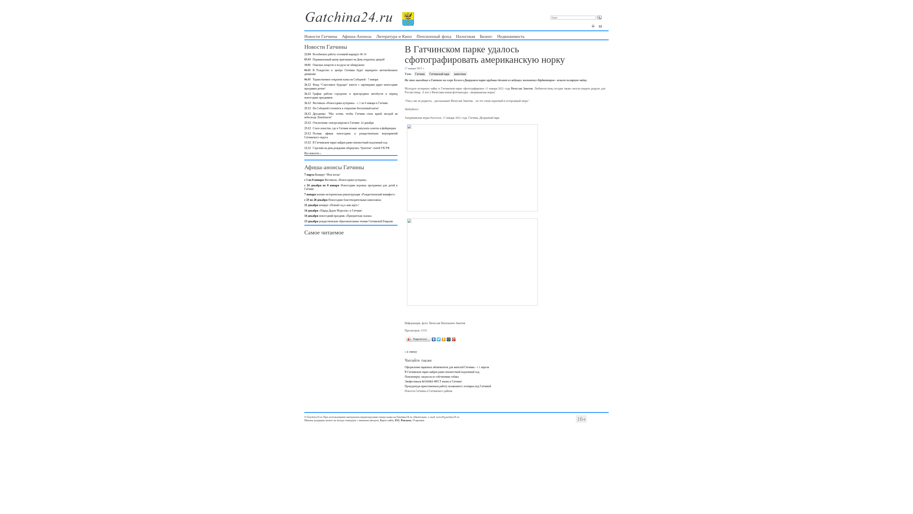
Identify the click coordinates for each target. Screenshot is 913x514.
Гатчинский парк (439, 74)
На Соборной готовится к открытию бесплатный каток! (346, 108)
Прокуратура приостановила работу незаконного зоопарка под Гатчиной (448, 386)
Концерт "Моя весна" (322, 174)
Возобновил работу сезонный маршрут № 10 (339, 54)
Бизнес (486, 36)
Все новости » (312, 153)
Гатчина (420, 74)
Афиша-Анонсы (356, 36)
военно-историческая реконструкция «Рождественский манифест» (349, 194)
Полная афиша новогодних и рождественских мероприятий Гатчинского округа (351, 135)
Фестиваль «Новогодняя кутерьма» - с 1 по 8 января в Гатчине (350, 103)
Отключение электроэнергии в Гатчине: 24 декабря (343, 122)
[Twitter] (438, 339)
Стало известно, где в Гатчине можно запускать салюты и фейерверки (354, 128)
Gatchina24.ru (404, 417)
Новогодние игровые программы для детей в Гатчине (351, 187)
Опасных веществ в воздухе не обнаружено (338, 65)
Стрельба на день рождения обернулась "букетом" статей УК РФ (351, 148)
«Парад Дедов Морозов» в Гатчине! (333, 210)
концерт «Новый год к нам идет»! (331, 205)
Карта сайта (386, 420)
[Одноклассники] (443, 339)
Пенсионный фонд (434, 36)
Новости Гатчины (320, 36)
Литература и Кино (394, 36)
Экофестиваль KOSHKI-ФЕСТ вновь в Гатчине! (433, 381)
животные (460, 74)
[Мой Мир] (448, 339)
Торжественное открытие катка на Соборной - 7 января (345, 79)
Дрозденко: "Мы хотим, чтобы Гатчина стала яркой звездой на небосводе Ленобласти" (351, 115)
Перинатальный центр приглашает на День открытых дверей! (349, 59)
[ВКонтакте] (433, 339)
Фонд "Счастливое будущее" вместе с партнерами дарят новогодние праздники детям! (351, 86)
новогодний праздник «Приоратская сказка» (338, 215)
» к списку (411, 351)
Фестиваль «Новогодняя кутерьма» (335, 180)
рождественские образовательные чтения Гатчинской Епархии (348, 221)
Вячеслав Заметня (522, 88)
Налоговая (465, 36)
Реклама (406, 420)
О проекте (418, 420)
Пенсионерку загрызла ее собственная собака (432, 376)
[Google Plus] (453, 339)
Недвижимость (510, 36)
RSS (397, 420)
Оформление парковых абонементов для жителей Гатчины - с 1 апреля (447, 367)
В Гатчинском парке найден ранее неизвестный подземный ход (350, 142)
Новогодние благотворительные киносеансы (342, 200)
